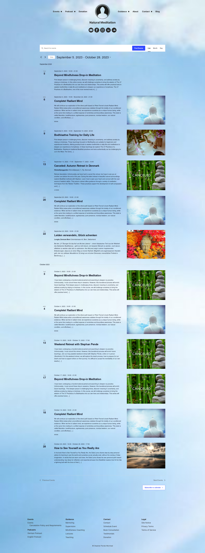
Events (56, 11)
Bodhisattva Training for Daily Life (74, 135)
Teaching (69, 537)
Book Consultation (111, 530)
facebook (96, 30)
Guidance (122, 11)
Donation (83, 11)
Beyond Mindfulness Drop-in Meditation (77, 75)
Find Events (138, 48)
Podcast (69, 11)
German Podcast (35, 533)
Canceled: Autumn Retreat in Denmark (76, 165)
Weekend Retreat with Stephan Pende (76, 344)
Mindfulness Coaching (75, 530)
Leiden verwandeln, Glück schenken (75, 235)
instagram (102, 30)
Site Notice (146, 523)
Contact (146, 11)
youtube (91, 30)
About (135, 11)
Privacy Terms (147, 526)
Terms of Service (148, 530)
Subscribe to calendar (153, 487)
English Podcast (34, 537)
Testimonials (108, 534)
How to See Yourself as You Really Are (76, 448)
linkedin (108, 30)
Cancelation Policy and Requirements (45, 525)
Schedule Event (110, 526)
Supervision (70, 526)
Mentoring (70, 523)
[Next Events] (45, 57)
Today (51, 57)
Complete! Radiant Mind (68, 101)
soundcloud (114, 30)
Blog (157, 11)
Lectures (69, 534)
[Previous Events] (41, 57)
